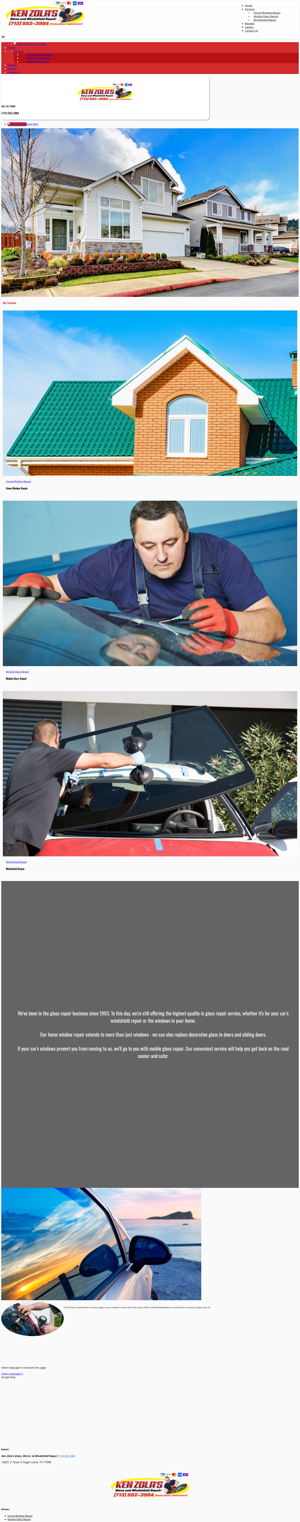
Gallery (249, 27)
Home (248, 5)
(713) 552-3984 (10, 113)
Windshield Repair (265, 20)
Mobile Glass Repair (38, 58)
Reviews (250, 23)
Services (250, 9)
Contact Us (251, 30)
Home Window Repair (39, 54)
